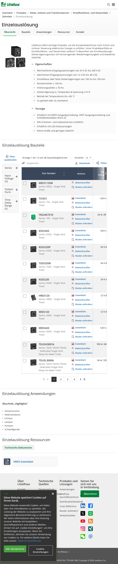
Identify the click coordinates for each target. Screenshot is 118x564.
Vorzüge (40, 108)
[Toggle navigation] (114, 4)
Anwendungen (67, 489)
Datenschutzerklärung (29, 540)
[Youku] (90, 536)
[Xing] (90, 528)
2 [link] (60, 379)
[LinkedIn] (83, 505)
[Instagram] (83, 528)
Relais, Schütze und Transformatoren (49, 12)
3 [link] (67, 379)
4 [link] (74, 379)
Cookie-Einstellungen (41, 550)
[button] (15, 57)
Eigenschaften (43, 64)
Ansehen (79, 157)
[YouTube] (83, 521)
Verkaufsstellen (67, 515)
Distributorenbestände (71, 501)
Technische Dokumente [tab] (18, 447)
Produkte (21, 12)
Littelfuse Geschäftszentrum (69, 495)
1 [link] (54, 379)
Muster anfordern (69, 510)
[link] (80, 379)
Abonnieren (90, 493)
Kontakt (21, 489)
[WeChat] (83, 536)
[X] (83, 513)
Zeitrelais (7, 16)
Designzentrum (46, 489)
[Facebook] (90, 505)
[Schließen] (52, 493)
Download (84, 163)
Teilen (103, 163)
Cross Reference (68, 506)
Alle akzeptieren (15, 548)
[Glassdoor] (90, 513)
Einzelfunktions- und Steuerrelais (90, 12)
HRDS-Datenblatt (23, 461)
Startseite (7, 12)
